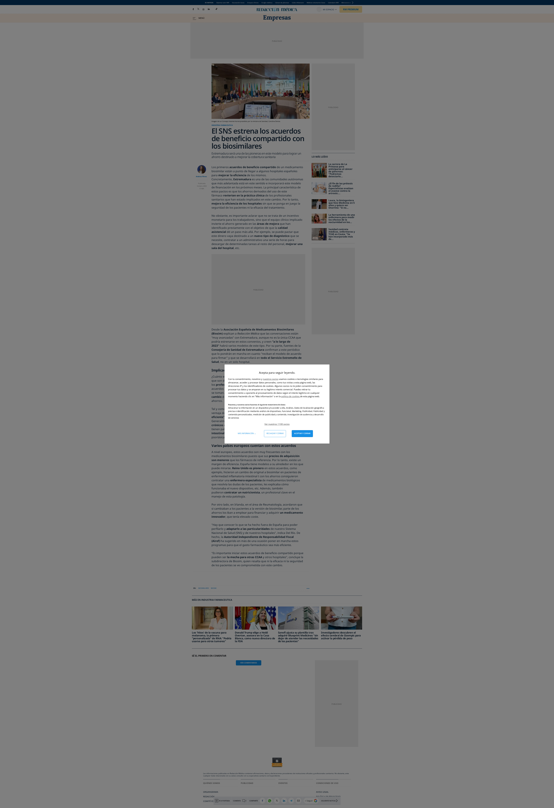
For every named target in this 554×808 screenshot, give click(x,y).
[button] (277, 424)
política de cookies (290, 396)
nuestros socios (270, 379)
